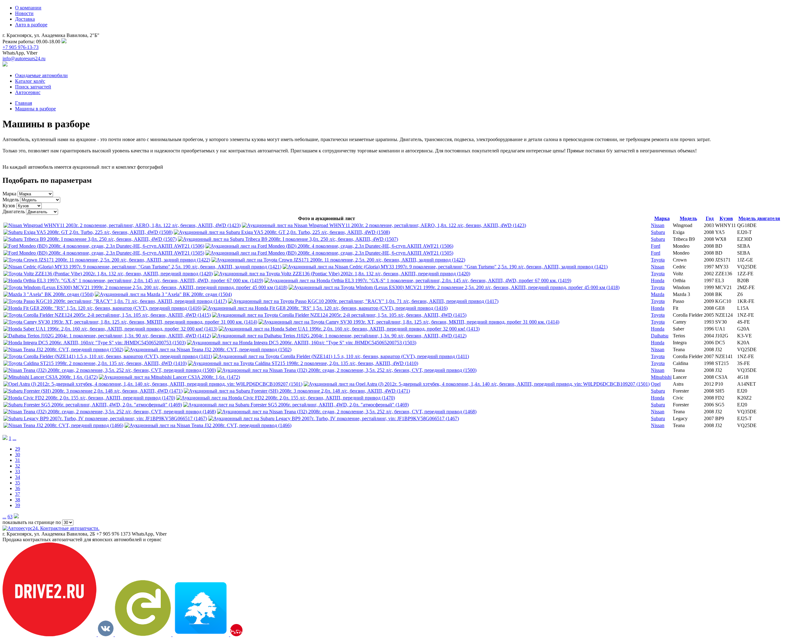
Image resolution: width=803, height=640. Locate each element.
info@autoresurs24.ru (24, 58)
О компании (28, 7)
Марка (9, 193)
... (14, 438)
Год (710, 218)
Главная (23, 103)
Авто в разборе (31, 24)
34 (17, 477)
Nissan (657, 225)
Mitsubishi (661, 377)
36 (17, 488)
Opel (656, 384)
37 (17, 494)
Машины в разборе (35, 108)
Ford (655, 246)
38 (17, 499)
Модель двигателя (759, 218)
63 (10, 516)
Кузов (9, 205)
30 (17, 454)
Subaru (658, 232)
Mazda (657, 294)
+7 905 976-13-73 (21, 47)
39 (17, 505)
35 (17, 482)
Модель (11, 199)
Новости (24, 13)
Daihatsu (659, 335)
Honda (657, 280)
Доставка (25, 19)
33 (17, 471)
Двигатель (14, 211)
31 (17, 460)
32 (17, 465)
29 (17, 449)
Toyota (658, 259)
